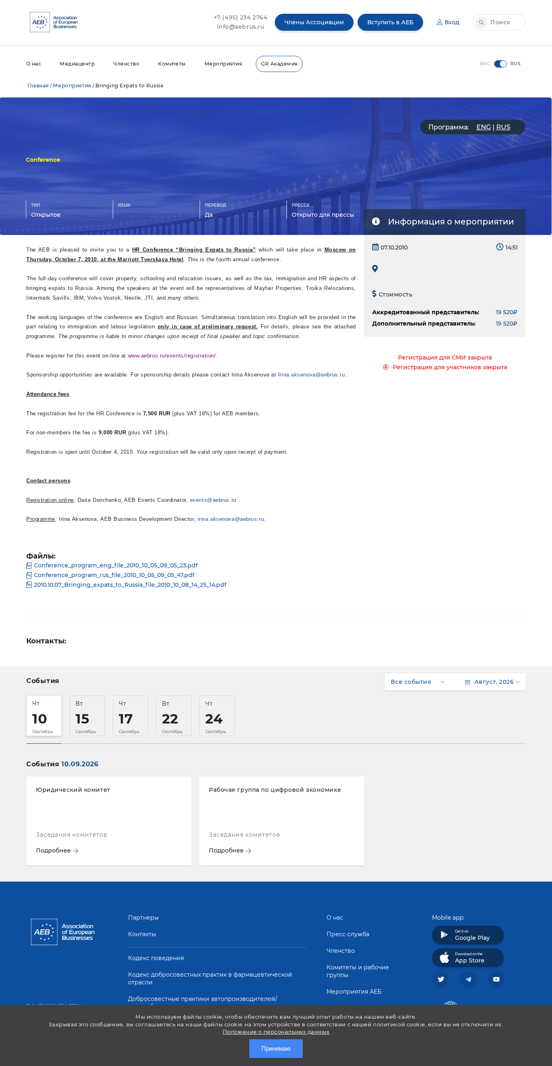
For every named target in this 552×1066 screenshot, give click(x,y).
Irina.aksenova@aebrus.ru (311, 375)
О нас (33, 64)
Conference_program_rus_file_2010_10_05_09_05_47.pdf (114, 575)
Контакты (142, 934)
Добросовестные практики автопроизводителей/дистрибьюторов (202, 1002)
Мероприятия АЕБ (354, 991)
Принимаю (276, 1048)
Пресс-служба (348, 934)
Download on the (470, 958)
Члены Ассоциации (314, 22)
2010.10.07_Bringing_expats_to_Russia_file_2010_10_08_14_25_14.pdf (130, 584)
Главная (38, 85)
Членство (126, 64)
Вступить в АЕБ (390, 22)
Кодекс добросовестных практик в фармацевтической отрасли (210, 978)
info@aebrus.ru (240, 26)
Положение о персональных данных (276, 1031)
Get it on (472, 935)
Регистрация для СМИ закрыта (445, 357)
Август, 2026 (494, 681)
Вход (452, 22)
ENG (483, 127)
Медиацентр (77, 64)
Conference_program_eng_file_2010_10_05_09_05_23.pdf (116, 565)
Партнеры (143, 917)
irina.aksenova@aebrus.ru (231, 519)
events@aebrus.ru (213, 500)
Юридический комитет (73, 789)
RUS (503, 127)
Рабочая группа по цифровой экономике (275, 789)
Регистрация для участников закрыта (450, 367)
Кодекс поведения (156, 958)
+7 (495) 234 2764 (241, 17)
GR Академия (279, 64)
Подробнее (53, 850)
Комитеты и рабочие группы (358, 971)
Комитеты (172, 64)
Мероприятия (223, 64)
